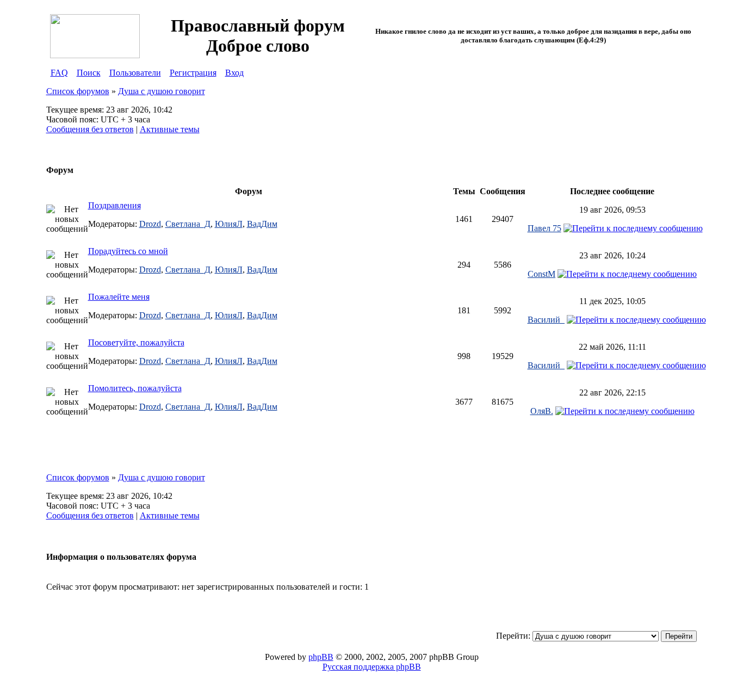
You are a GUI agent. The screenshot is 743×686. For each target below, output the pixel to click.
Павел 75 (544, 228)
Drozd (150, 223)
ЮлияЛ (229, 223)
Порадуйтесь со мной (128, 251)
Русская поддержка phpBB (372, 666)
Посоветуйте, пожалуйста (136, 342)
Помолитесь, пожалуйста (135, 388)
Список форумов (77, 91)
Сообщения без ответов (90, 129)
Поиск (89, 72)
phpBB (320, 657)
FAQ (59, 72)
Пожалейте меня (119, 296)
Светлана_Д (187, 223)
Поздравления (114, 205)
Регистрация (193, 72)
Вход (234, 72)
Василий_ (546, 319)
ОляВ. (541, 411)
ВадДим (262, 223)
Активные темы (170, 129)
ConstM (541, 274)
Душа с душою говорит (161, 91)
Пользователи (135, 72)
